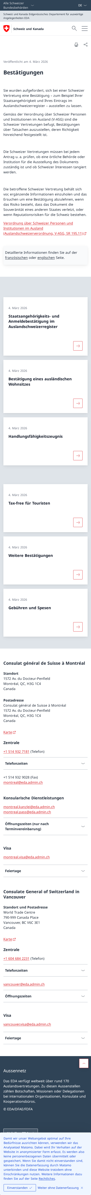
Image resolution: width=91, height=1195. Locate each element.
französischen (16, 257)
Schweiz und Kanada (28, 29)
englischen (46, 257)
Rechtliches (47, 1178)
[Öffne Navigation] (84, 28)
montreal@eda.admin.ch (23, 782)
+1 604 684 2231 (16, 958)
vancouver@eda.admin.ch (24, 984)
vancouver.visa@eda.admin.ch (27, 1024)
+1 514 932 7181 (16, 751)
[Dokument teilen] (85, 44)
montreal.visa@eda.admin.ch (26, 857)
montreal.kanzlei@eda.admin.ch (29, 806)
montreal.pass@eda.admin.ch (27, 812)
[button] (83, 1063)
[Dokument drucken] (76, 44)
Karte (7, 732)
